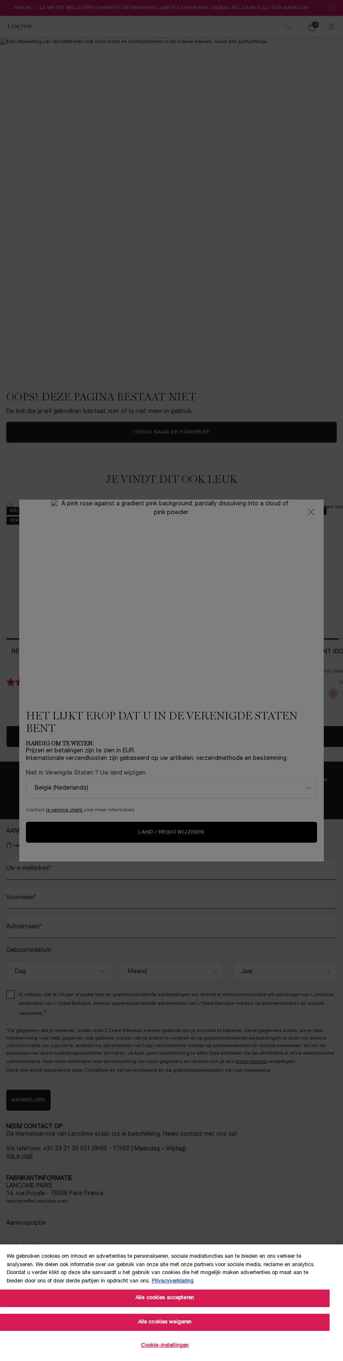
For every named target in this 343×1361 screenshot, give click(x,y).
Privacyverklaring (173, 1281)
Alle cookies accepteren (165, 1297)
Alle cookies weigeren (165, 1322)
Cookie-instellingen (165, 1345)
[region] (171, 1302)
